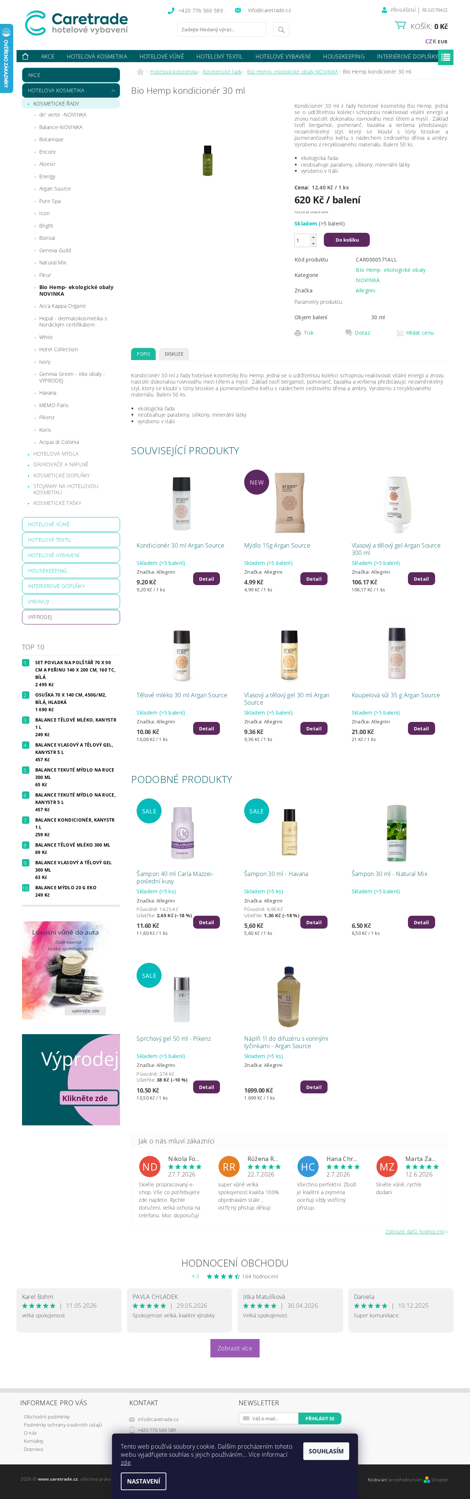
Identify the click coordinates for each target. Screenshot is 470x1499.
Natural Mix (53, 262)
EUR (443, 41)
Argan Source (55, 188)
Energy (47, 176)
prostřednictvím (406, 1480)
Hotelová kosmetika (97, 56)
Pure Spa (50, 200)
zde (126, 1463)
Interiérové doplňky (407, 56)
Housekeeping (344, 56)
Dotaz (362, 333)
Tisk (309, 333)
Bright (46, 225)
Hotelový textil (219, 56)
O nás (30, 1432)
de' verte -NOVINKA (63, 114)
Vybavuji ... (41, 601)
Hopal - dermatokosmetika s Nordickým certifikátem (73, 321)
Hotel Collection (58, 349)
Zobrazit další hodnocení (415, 1231)
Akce (47, 56)
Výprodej (40, 616)
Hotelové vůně (162, 56)
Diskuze (174, 354)
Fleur (45, 274)
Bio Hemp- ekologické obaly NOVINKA (76, 290)
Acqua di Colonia (59, 441)
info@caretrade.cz (158, 1419)
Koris (45, 429)
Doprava (33, 1449)
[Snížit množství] (313, 243)
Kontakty (34, 1441)
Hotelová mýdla (55, 453)
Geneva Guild (55, 250)
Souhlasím (326, 1451)
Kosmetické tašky (57, 502)
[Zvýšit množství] (313, 237)
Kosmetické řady (56, 103)
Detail (206, 579)
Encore (47, 151)
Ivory (45, 361)
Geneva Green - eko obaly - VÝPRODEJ (72, 377)
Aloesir (47, 163)
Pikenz (47, 417)
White (46, 337)
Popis (143, 354)
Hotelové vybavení (283, 56)
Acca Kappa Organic (63, 305)
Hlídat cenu (420, 333)
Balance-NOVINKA (61, 127)
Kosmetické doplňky (61, 475)
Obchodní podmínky (47, 1416)
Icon (44, 213)
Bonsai (47, 237)
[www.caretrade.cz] (90, 23)
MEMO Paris (54, 405)
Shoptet (439, 1480)
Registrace (435, 10)
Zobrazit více (235, 1348)
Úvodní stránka (26, 56)
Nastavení (143, 1481)
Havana (48, 392)
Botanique (51, 139)
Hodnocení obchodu (235, 1263)
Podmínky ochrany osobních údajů (63, 1424)
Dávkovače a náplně (61, 464)
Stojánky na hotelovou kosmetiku (66, 489)
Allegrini (365, 290)
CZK (430, 41)
